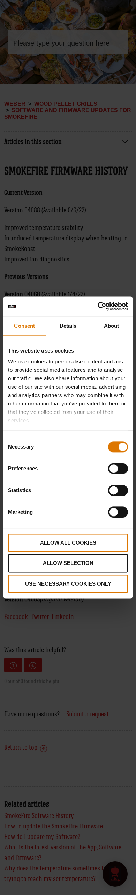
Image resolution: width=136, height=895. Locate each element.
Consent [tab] (24, 326)
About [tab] (111, 326)
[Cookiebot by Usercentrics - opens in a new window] (98, 306)
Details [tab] (68, 326)
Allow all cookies (68, 543)
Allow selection (68, 563)
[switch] (118, 468)
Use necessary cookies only (68, 584)
